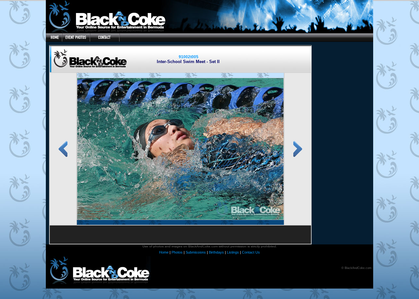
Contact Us (251, 252)
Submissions (196, 252)
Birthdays (216, 252)
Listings (233, 252)
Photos (177, 252)
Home (164, 252)
